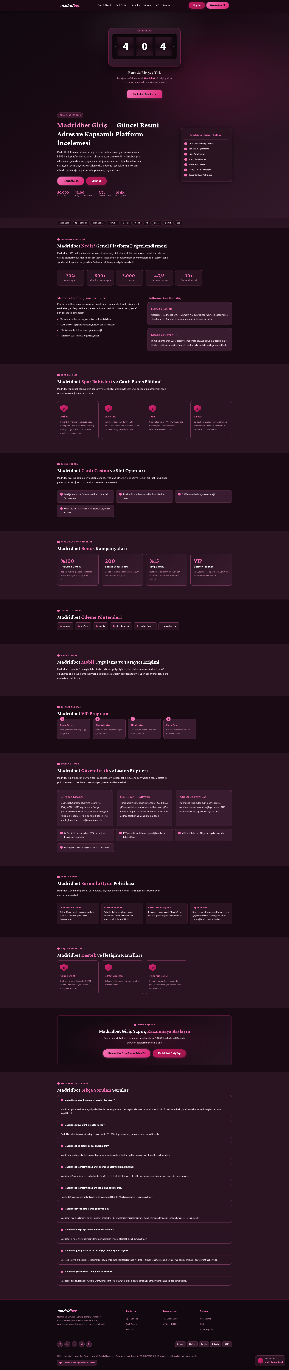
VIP (157, 5)
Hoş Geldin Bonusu (171, 1318)
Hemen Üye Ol (217, 5)
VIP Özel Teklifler (170, 1324)
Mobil (137, 223)
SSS (178, 223)
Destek (166, 5)
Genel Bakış (64, 223)
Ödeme (147, 5)
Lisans (156, 223)
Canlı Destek (205, 1318)
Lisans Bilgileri (206, 1329)
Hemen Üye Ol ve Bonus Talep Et (126, 1053)
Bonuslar (136, 5)
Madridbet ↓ (144, 95)
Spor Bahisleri (104, 5)
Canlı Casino (121, 5)
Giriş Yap (197, 5)
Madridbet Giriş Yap (169, 1053)
